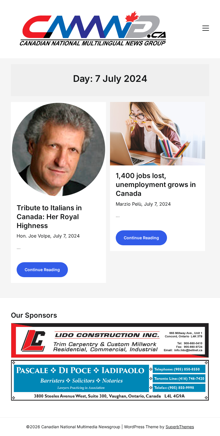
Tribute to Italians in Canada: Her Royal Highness (49, 217)
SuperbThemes (180, 426)
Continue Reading (42, 269)
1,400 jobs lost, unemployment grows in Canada (156, 184)
